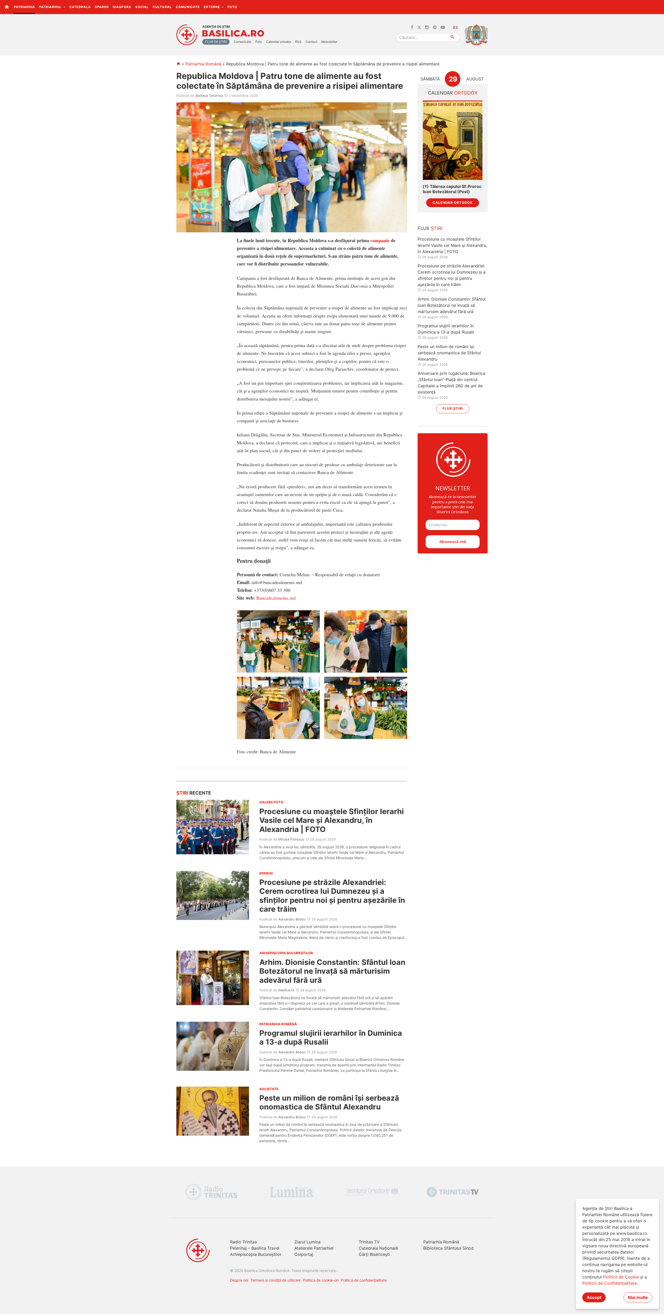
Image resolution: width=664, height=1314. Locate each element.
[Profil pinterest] (435, 27)
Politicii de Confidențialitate (609, 1283)
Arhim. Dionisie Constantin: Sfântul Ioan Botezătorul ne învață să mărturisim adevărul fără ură (332, 971)
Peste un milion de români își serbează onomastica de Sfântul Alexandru (329, 1102)
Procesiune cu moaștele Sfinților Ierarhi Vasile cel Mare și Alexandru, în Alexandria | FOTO (331, 820)
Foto (232, 7)
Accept (594, 1297)
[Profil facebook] (412, 27)
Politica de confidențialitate (364, 1280)
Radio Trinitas (243, 1241)
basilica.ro (286, 990)
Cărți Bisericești (374, 1254)
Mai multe (638, 1297)
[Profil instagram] (427, 27)
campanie (380, 240)
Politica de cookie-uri (320, 1280)
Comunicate (188, 7)
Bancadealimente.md (276, 598)
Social (142, 7)
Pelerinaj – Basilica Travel (254, 1248)
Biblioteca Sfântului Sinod (448, 1248)
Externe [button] (212, 7)
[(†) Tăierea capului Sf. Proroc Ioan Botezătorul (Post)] (452, 140)
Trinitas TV (369, 1241)
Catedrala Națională (378, 1248)
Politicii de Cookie (621, 1276)
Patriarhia (24, 7)
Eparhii (102, 7)
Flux (430, 228)
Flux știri (452, 408)
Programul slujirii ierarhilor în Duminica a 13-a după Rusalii (330, 1037)
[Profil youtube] (443, 27)
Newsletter (329, 42)
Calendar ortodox (278, 42)
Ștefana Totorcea (209, 95)
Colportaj (303, 1254)
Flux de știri (216, 42)
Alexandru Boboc (292, 919)
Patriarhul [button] (51, 7)
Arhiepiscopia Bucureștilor (255, 1254)
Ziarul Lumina (307, 1241)
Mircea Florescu (291, 839)
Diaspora (122, 7)
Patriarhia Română (203, 63)
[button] (657, 6)
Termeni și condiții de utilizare (276, 1280)
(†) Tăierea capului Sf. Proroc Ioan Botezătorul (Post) (452, 189)
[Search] (453, 37)
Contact (311, 42)
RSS (298, 42)
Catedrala (80, 7)
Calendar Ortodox (453, 203)
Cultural (162, 7)
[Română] (456, 27)
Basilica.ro (233, 33)
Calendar (453, 93)
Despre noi (239, 1280)
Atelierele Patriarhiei (314, 1248)
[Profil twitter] (419, 27)
